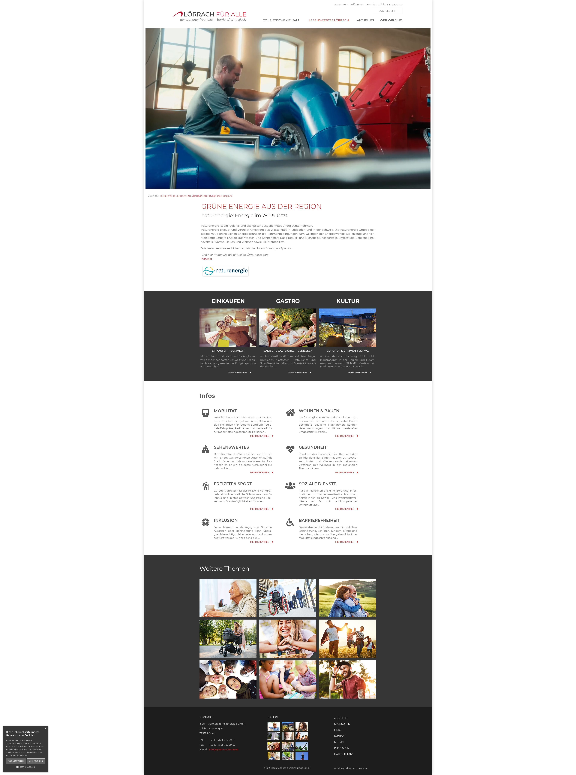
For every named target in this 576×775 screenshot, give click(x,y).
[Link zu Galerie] (287, 759)
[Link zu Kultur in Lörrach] (347, 327)
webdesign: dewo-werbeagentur (351, 768)
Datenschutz (343, 754)
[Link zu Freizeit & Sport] (272, 509)
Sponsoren (340, 4)
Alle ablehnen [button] (36, 761)
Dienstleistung (207, 196)
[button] (25, 766)
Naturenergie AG (224, 196)
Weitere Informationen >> (16, 755)
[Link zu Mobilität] (272, 436)
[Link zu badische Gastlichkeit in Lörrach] (287, 327)
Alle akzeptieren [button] (16, 761)
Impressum (396, 4)
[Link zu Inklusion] (272, 542)
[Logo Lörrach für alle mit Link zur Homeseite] (209, 15)
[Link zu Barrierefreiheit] (357, 542)
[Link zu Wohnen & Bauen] (357, 436)
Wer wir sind (391, 20)
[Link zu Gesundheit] (357, 472)
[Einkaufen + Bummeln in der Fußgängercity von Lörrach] (228, 327)
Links (383, 4)
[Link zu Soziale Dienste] (357, 509)
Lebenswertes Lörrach (329, 20)
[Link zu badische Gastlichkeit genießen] (310, 372)
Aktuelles (365, 20)
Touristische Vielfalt (281, 20)
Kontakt (371, 4)
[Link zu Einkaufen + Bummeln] (250, 372)
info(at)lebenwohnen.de (223, 749)
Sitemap (339, 742)
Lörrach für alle (169, 196)
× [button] (45, 728)
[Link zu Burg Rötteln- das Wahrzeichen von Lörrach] (272, 472)
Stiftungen (357, 4)
